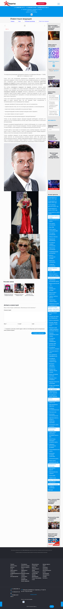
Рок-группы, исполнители (52, 233)
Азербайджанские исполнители (53, 252)
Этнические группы (53, 458)
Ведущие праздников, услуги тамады (53, 334)
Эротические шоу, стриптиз (53, 472)
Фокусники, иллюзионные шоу (53, 415)
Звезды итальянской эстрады (52, 289)
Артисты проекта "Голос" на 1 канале (53, 274)
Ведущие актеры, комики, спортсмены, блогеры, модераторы (25, 576)
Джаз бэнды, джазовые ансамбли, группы (53, 440)
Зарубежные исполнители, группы (54, 280)
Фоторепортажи (14, 576)
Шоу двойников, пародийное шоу (53, 355)
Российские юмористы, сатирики (54, 348)
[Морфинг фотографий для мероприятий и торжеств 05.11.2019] (1, 604)
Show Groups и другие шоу (52, 293)
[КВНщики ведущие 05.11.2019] (62, 604)
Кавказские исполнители (52, 248)
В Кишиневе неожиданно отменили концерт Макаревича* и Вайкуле (53, 105)
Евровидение (52, 482)
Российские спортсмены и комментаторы (52, 360)
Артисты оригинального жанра (53, 399)
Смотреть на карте (33, 594)
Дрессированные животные (53, 405)
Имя (5, 323)
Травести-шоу (52, 477)
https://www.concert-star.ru (26, 550)
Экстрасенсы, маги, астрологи (54, 425)
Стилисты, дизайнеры (52, 487)
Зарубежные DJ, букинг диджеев (53, 392)
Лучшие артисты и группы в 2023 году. (53, 209)
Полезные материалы (30, 21)
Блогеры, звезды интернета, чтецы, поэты (53, 324)
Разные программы (53, 484)
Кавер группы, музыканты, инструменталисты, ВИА (53, 434)
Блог (20, 21)
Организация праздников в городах (46, 575)
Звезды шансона (53, 236)
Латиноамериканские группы (54, 450)
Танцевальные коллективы (52, 465)
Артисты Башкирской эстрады (52, 257)
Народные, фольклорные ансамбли (52, 446)
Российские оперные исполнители (52, 244)
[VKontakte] (32, 14)
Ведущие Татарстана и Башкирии (54, 382)
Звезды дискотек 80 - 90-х (54, 284)
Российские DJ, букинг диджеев (53, 395)
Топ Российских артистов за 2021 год (53, 205)
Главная (12, 21)
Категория (50, 490)
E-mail (20, 323)
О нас (11, 568)
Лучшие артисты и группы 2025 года (52, 201)
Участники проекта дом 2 (53, 351)
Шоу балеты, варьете (52, 469)
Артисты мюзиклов (54, 320)
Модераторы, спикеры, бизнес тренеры (53, 370)
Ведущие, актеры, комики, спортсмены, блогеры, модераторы (54, 309)
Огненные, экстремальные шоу (54, 409)
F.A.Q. (11, 575)
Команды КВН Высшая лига (52, 344)
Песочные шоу (52, 412)
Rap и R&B (51, 227)
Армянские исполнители (52, 261)
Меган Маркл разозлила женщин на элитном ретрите (53, 97)
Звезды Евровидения (53, 480)
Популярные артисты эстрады (53, 216)
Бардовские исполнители (52, 239)
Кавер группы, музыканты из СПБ (53, 461)
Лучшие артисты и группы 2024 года (52, 198)
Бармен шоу (52, 402)
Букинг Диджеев (25, 581)
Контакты (45, 578)
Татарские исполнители (52, 265)
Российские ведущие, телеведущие (52, 340)
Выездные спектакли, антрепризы (52, 365)
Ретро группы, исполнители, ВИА (53, 230)
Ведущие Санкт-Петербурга (53, 378)
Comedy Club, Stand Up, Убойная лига (54, 317)
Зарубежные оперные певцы (53, 300)
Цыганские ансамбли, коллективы (52, 455)
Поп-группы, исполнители (52, 224)
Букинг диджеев (52, 389)
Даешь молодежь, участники (53, 375)
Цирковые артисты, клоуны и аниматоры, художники (54, 420)
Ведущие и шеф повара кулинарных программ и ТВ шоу (54, 329)
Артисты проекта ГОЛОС (52, 269)
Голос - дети (52, 271)
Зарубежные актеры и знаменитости (54, 304)
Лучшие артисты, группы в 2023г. (54, 213)
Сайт (33, 323)
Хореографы (52, 475)
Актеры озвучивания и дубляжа (54, 386)
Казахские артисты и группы (54, 220)
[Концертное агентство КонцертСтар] (9, 4)
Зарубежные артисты (53, 277)
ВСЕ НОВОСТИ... (52, 120)
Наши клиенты (13, 570)
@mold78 (56, 70)
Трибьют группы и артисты (53, 297)
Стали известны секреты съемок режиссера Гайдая (53, 113)
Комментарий (7, 310)
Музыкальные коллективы (52, 429)
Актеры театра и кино (53, 313)
